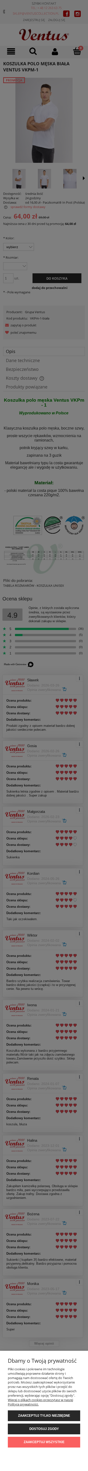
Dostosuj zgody (44, 1429)
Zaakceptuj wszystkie (44, 1442)
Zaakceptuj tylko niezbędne (44, 1415)
